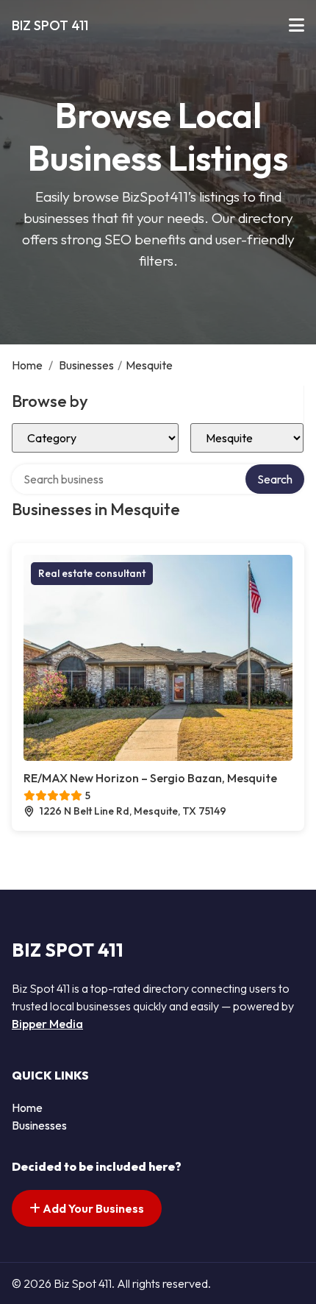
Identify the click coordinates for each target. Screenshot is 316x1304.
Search (274, 479)
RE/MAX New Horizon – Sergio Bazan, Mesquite (150, 777)
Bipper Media (47, 1023)
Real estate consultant (92, 573)
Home (27, 365)
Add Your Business (92, 1208)
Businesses (86, 365)
